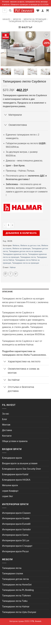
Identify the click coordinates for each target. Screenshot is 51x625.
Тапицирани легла (28, 257)
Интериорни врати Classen (16, 513)
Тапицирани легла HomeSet (16, 584)
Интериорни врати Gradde (16, 518)
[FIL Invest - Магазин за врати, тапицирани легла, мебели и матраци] (23, 10)
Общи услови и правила (14, 441)
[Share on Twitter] (15, 274)
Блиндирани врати (12, 458)
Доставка (7, 430)
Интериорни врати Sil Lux (15, 540)
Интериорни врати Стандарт (17, 546)
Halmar (13, 267)
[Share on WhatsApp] (5, 274)
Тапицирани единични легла (15, 254)
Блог (4, 419)
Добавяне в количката (21, 233)
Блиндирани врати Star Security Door (21, 469)
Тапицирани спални (12, 573)
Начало (6, 19)
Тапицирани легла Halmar (15, 606)
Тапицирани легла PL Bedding (18, 590)
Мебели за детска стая (30, 245)
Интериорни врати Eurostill (16, 524)
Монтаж (6, 424)
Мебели (17, 19)
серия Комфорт (10, 491)
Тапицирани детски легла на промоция (25, 251)
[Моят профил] (42, 10)
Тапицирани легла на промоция (25, 21)
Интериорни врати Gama (15, 535)
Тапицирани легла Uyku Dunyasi (19, 612)
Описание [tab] (7, 292)
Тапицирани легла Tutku (14, 601)
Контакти (6, 436)
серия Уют (7, 496)
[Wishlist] (37, 10)
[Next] (49, 74)
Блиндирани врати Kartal (15, 474)
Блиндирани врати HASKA (16, 480)
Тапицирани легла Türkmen (16, 595)
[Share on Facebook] (10, 274)
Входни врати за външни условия (19, 463)
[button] (4, 10)
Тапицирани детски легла (15, 579)
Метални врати (10, 485)
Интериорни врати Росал (15, 551)
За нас (5, 413)
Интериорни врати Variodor (16, 529)
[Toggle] (5, 115)
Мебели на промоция (35, 19)
